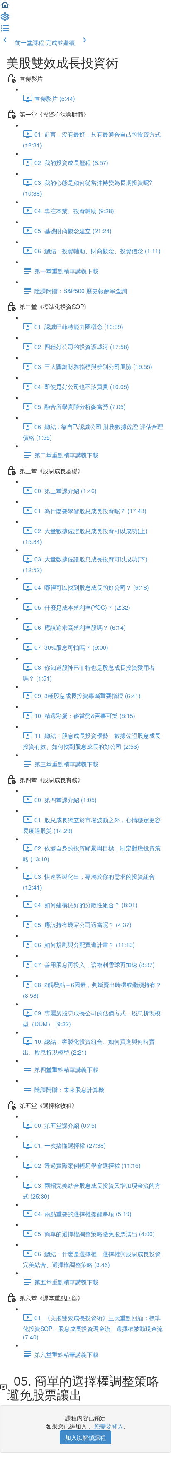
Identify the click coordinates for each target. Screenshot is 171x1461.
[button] (5, 7)
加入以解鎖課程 (85, 1437)
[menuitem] (5, 19)
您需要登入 (108, 1426)
